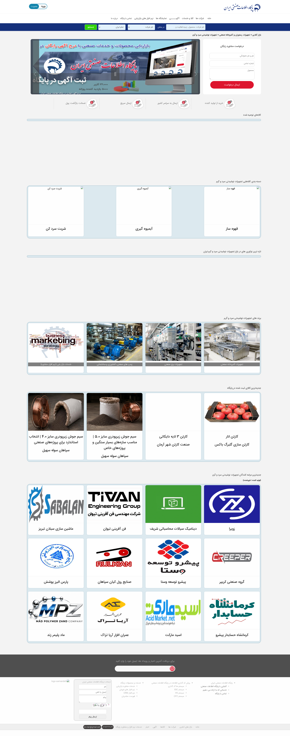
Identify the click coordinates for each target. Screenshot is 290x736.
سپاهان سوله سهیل (114, 456)
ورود (43, 6)
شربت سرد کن (56, 229)
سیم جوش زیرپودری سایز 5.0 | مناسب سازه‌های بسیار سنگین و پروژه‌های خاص (114, 442)
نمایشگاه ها (161, 18)
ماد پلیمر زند (55, 635)
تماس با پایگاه (126, 18)
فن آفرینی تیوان (114, 529)
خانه (209, 18)
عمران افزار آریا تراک (115, 635)
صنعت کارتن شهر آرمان (173, 445)
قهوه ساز (232, 229)
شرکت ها (200, 18)
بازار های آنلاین (186, 727)
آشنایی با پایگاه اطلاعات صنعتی (214, 686)
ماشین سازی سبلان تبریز (56, 529)
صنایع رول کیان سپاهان (114, 582)
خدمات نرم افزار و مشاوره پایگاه (129, 727)
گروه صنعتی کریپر (231, 582)
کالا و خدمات (187, 18)
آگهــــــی (174, 18)
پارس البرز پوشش (56, 582)
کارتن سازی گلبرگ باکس (232, 445)
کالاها (162, 727)
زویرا (232, 529)
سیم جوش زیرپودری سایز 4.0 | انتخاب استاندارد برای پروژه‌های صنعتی (56, 439)
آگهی (155, 727)
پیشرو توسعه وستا (173, 582)
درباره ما (114, 18)
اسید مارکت (173, 635)
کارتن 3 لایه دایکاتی (173, 437)
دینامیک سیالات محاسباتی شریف (173, 529)
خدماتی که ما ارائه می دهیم (215, 690)
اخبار (147, 727)
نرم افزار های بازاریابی (143, 18)
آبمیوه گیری (144, 229)
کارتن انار (232, 437)
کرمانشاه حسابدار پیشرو (232, 635)
